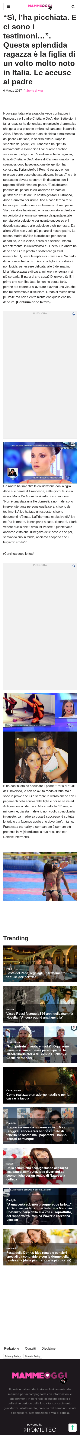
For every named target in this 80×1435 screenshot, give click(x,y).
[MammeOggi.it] (40, 6)
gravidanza (11, 1408)
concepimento (61, 1403)
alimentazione (38, 1412)
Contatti (30, 1348)
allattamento (28, 1408)
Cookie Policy (33, 1356)
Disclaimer (49, 1348)
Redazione (11, 1348)
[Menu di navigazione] (8, 6)
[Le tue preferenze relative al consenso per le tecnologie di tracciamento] (72, 1428)
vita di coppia (60, 1412)
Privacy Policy (13, 1356)
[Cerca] (73, 6)
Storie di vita (34, 90)
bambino (61, 1408)
